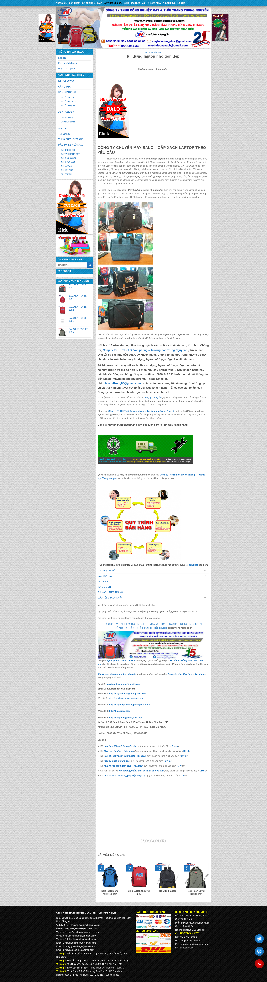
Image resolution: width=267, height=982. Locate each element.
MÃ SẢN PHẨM (154, 3)
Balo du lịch (128, 660)
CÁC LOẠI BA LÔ (67, 92)
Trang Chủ (61, 3)
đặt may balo (113, 660)
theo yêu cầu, (175, 674)
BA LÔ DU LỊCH (68, 105)
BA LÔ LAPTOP (66, 81)
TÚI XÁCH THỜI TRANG (70, 139)
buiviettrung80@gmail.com (123, 383)
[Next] (209, 881)
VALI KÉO (63, 128)
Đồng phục (187, 660)
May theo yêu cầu (113, 3)
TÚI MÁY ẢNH (67, 166)
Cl (182, 756)
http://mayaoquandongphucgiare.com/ (129, 704)
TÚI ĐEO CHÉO (68, 150)
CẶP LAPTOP (65, 87)
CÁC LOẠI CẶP (66, 112)
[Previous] (97, 881)
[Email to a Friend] (153, 841)
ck (186, 756)
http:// (127, 693)
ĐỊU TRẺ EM (66, 174)
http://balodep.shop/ (119, 711)
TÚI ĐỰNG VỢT (68, 162)
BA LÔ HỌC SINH (68, 101)
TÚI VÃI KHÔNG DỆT (70, 154)
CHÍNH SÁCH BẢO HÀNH (135, 3)
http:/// (125, 717)
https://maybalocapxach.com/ (81, 939)
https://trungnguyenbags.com (81, 936)
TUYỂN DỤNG (169, 3)
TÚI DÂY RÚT (67, 170)
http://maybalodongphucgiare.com (81, 929)
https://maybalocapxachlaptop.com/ (126, 698)
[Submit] (90, 265)
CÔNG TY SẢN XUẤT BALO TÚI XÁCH (141, 628)
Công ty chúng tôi (152, 397)
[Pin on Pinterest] (158, 841)
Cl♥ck (175, 746)
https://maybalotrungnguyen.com (83, 932)
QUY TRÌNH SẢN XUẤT (91, 3)
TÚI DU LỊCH (64, 134)
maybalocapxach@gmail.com (79, 950)
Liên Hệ (181, 3)
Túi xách (174, 660)
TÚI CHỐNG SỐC (68, 158)
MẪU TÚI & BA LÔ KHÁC (70, 145)
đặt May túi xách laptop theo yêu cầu (117, 674)
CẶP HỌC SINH (68, 122)
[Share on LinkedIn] (163, 841)
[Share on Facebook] (143, 841)
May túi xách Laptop (68, 63)
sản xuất (193, 565)
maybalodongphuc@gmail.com (123, 684)
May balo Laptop (66, 68)
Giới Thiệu (74, 3)
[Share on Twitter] (148, 841)
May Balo (187, 674)
